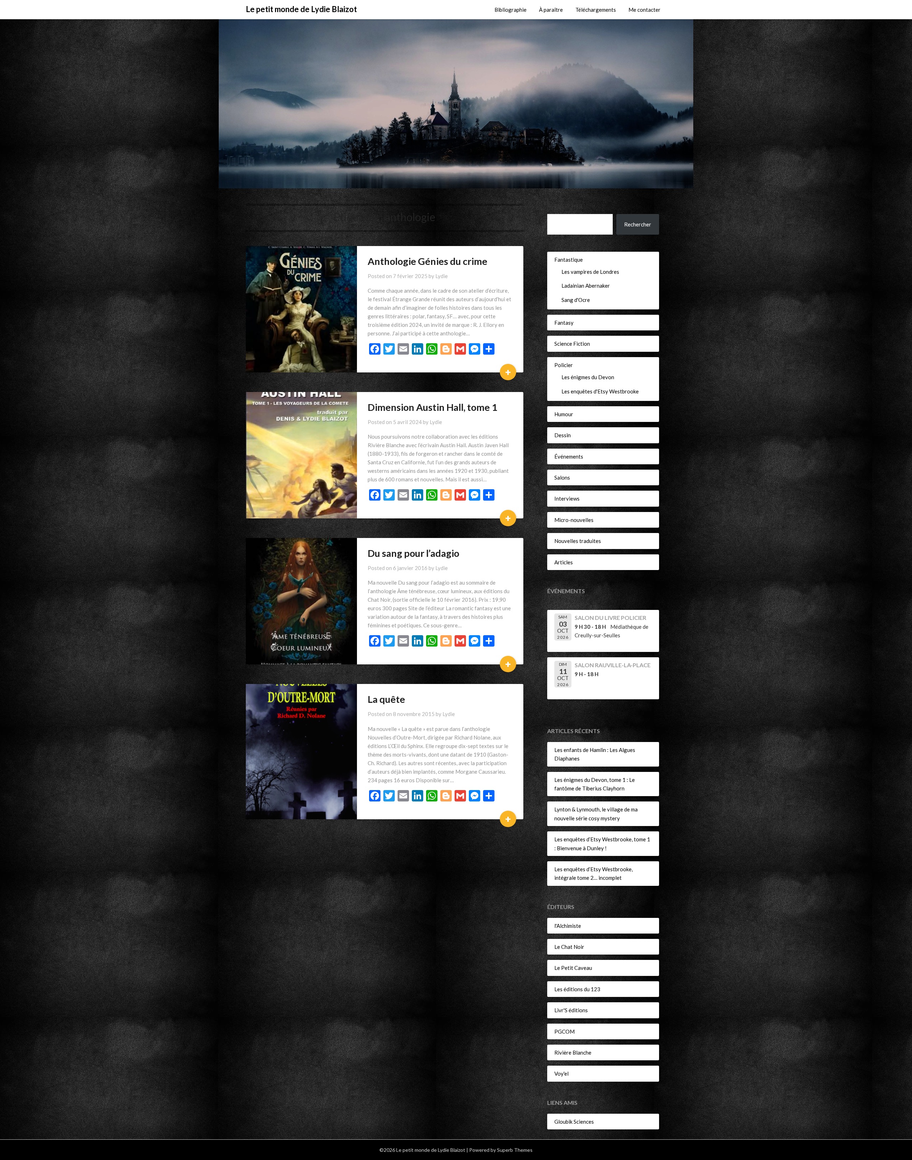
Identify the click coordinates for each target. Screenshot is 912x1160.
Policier (563, 365)
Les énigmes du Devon (587, 377)
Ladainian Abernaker (585, 285)
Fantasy (564, 322)
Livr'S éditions (571, 1010)
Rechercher (564, 206)
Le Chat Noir (569, 947)
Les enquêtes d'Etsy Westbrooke (600, 391)
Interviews (567, 498)
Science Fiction (572, 343)
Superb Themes (515, 1150)
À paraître (551, 9)
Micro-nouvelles (574, 520)
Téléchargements (595, 9)
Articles (563, 562)
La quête (386, 699)
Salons (562, 477)
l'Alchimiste (567, 926)
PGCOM (564, 1031)
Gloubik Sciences (574, 1121)
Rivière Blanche (572, 1052)
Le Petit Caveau (573, 968)
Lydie (441, 276)
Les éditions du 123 (577, 989)
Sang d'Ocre (575, 300)
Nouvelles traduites (577, 541)
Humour (563, 414)
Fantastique (568, 259)
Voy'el (561, 1073)
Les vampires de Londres (590, 271)
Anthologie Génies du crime (427, 261)
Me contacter (644, 9)
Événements (568, 456)
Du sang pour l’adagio (413, 553)
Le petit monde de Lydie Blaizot (301, 9)
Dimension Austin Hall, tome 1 (432, 407)
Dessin (562, 435)
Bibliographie (510, 9)
